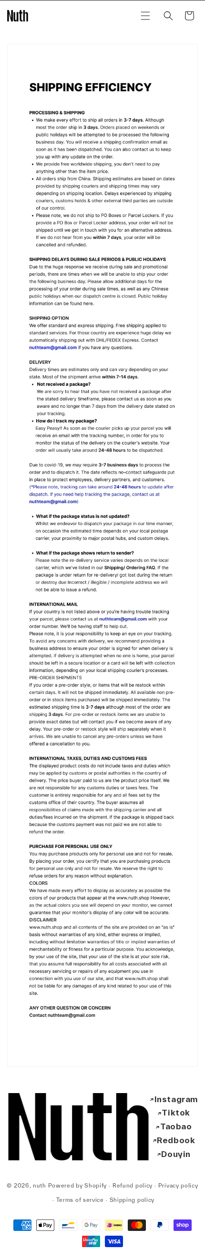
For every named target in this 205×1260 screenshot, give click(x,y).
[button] (145, 15)
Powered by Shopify (77, 1185)
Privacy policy (178, 1185)
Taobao (176, 1126)
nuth (39, 1185)
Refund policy (133, 1185)
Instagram (176, 1099)
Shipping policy (132, 1200)
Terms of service (80, 1200)
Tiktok (176, 1112)
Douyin (176, 1153)
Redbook (176, 1140)
